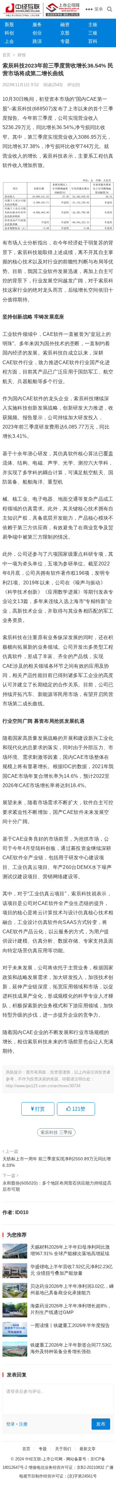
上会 (9, 41)
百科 (92, 41)
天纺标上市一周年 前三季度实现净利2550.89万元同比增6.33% (56, 1161)
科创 (9, 32)
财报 (22, 55)
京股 (65, 32)
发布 (100, 1424)
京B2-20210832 (90, 1467)
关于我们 (63, 1448)
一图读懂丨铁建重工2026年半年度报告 (70, 1325)
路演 (37, 41)
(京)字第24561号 (82, 1476)
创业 (37, 32)
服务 (37, 24)
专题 (65, 41)
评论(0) (73, 84)
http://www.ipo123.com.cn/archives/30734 (43, 1086)
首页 (6, 55)
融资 (65, 24)
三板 (92, 32)
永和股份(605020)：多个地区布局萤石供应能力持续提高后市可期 (56, 1186)
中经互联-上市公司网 (43, 1459)
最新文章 (87, 1448)
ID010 (21, 1212)
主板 (92, 24)
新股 (9, 24)
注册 (23, 1424)
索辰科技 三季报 (56, 1132)
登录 (10, 1424)
